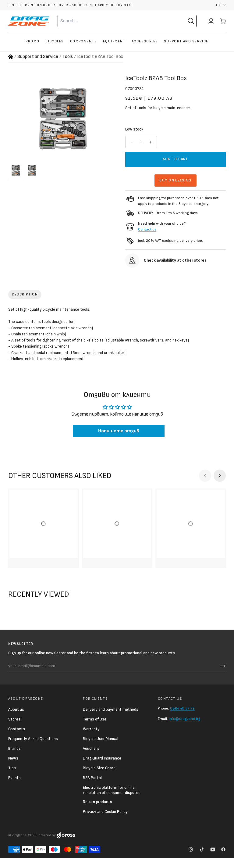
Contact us (147, 229)
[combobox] (115, 21)
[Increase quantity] (151, 142)
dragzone (19, 835)
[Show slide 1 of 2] (15, 170)
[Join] (222, 666)
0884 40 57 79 (182, 708)
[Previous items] (205, 476)
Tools (67, 56)
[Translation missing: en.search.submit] (191, 21)
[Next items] (220, 476)
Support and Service (37, 56)
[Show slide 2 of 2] (32, 170)
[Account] (211, 21)
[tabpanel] (117, 335)
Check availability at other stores (175, 260)
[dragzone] (28, 21)
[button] (221, 5)
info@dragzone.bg (184, 719)
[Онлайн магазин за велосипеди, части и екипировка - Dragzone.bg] (10, 56)
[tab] (25, 294)
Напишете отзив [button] (118, 431)
